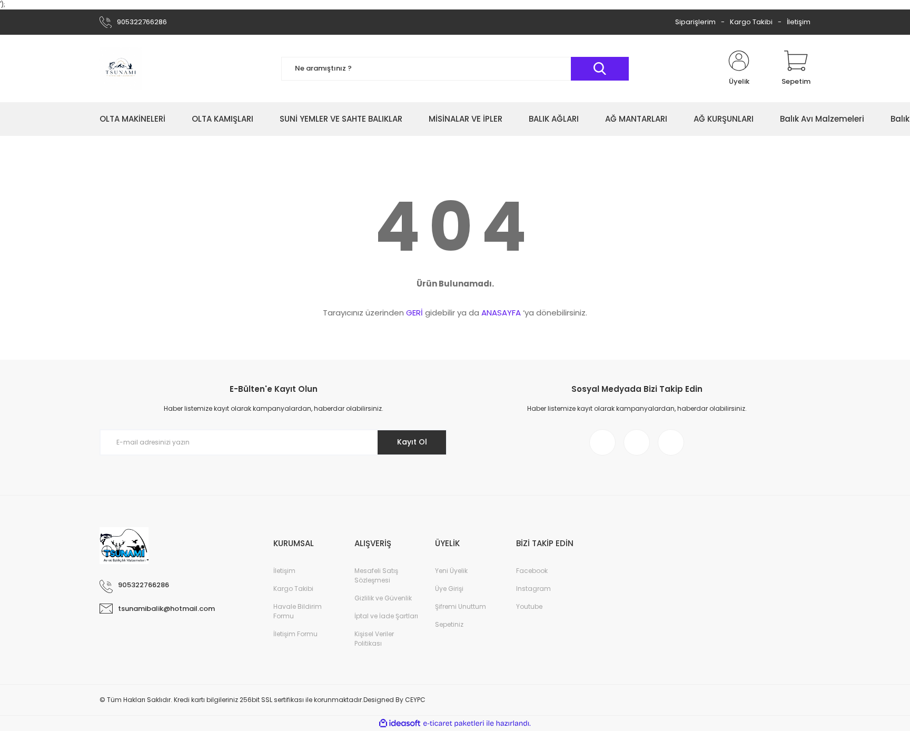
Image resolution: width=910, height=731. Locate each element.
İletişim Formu (295, 633)
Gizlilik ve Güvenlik (383, 598)
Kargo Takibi (751, 22)
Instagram (533, 588)
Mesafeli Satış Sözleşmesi (376, 575)
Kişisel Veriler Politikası (374, 638)
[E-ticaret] (453, 723)
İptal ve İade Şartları (386, 615)
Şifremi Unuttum (460, 606)
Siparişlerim (695, 22)
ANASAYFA (501, 312)
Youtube (529, 606)
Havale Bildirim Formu (297, 611)
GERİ (414, 312)
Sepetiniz (449, 624)
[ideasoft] (400, 723)
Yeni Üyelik (451, 570)
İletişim (798, 22)
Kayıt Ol (412, 442)
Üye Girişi (449, 588)
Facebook (532, 570)
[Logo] (121, 68)
